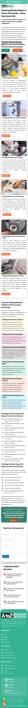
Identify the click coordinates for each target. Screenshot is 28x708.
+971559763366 (9, 687)
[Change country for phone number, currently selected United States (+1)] (13, 534)
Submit (6, 556)
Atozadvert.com (21, 705)
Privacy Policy (18, 701)
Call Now (8, 96)
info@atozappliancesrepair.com (13, 693)
